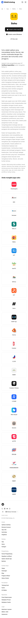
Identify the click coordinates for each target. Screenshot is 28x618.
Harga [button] (3, 568)
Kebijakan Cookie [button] (6, 602)
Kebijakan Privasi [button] (6, 599)
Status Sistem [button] (5, 578)
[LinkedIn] (4, 508)
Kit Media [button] (4, 590)
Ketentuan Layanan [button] (7, 609)
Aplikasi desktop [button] (6, 524)
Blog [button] (3, 573)
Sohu (20, 8)
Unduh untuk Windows (15, 34)
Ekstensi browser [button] (6, 527)
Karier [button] (3, 587)
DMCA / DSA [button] (5, 611)
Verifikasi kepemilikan (8, 65)
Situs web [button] (15, 39)
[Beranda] (8, 2)
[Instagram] (9, 508)
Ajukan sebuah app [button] (7, 558)
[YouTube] (7, 508)
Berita (13, 8)
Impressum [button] (4, 614)
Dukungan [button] (4, 570)
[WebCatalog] (3, 504)
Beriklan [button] (4, 561)
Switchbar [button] (4, 532)
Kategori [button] (4, 546)
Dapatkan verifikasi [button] (7, 556)
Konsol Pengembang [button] (7, 553)
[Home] (2, 8)
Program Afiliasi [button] (6, 575)
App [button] (3, 541)
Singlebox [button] (4, 534)
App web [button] (4, 529)
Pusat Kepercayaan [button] (7, 597)
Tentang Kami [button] (5, 585)
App (8, 8)
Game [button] (3, 544)
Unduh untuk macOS (15, 29)
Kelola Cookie (5, 515)
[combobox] (12, 512)
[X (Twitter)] (2, 508)
